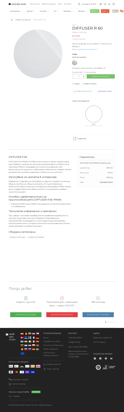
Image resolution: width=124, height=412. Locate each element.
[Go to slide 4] (110, 322)
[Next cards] (15, 322)
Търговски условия (51, 341)
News (94, 11)
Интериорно (15, 11)
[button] (79, 4)
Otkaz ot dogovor (50, 349)
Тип (55, 11)
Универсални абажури (36, 237)
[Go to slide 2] (107, 322)
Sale (103, 11)
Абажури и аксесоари (17, 237)
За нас (46, 338)
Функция (81, 11)
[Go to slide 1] (105, 322)
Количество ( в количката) (84, 72)
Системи (43, 11)
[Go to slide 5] (111, 322)
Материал (67, 11)
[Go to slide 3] (108, 322)
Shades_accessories (23, 20)
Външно (30, 11)
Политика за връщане (53, 345)
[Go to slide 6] (113, 322)
